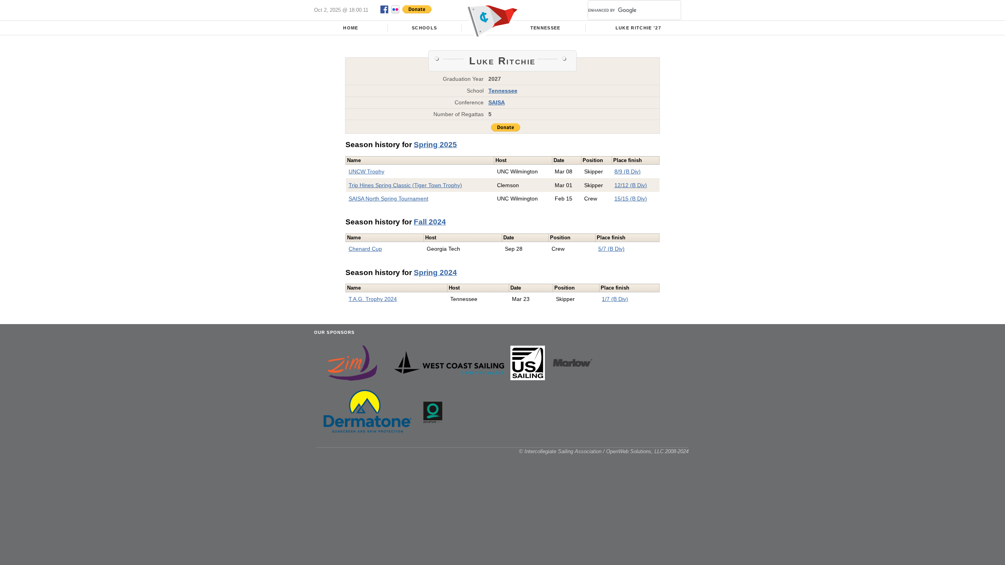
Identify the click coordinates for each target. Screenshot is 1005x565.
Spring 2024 (435, 272)
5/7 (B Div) (611, 249)
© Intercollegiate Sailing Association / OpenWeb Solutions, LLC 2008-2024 (604, 451)
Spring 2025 (435, 144)
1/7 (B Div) (615, 299)
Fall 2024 (430, 222)
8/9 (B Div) (627, 171)
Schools (424, 28)
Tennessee (545, 28)
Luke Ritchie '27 (638, 28)
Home (350, 28)
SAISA (496, 102)
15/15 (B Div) (630, 198)
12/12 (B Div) (630, 185)
